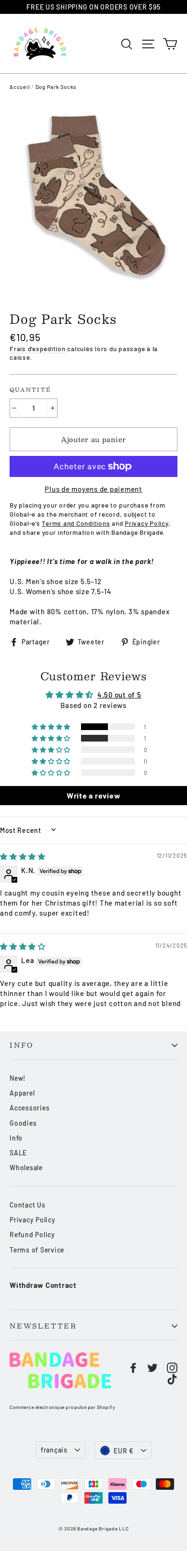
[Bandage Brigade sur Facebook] (133, 1367)
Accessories (29, 1108)
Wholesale (26, 1167)
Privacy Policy (33, 1220)
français (54, 1450)
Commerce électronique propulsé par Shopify (62, 1407)
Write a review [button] (94, 795)
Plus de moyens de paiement (93, 489)
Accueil (20, 87)
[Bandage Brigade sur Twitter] (152, 1367)
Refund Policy (32, 1234)
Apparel (22, 1093)
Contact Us (28, 1205)
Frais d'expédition (38, 348)
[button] (52, 726)
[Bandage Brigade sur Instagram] (172, 1367)
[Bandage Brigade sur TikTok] (172, 1378)
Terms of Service (37, 1250)
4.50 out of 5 (119, 694)
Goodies (23, 1123)
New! (18, 1078)
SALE (18, 1153)
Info (22, 1045)
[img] (23, 856)
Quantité (30, 390)
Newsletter (43, 1325)
